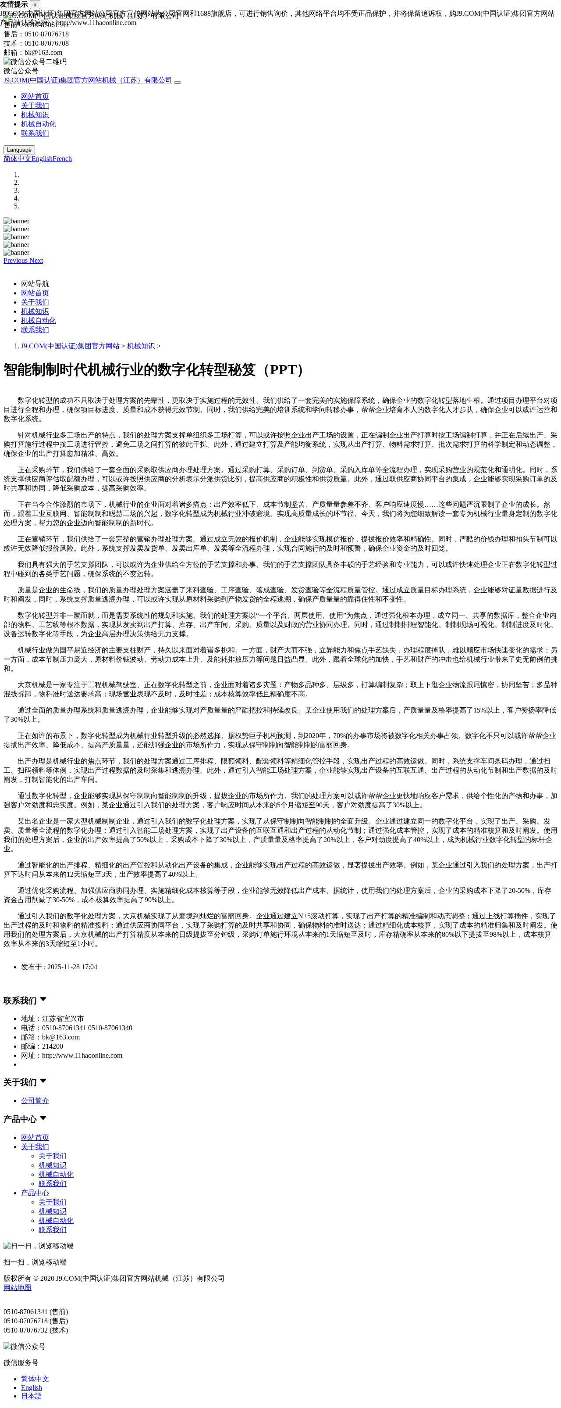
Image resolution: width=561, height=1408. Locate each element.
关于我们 (35, 105)
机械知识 (35, 114)
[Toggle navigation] (177, 82)
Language (19, 150)
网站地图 (18, 1287)
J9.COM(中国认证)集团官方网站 (70, 346)
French (62, 158)
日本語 (31, 1396)
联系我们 (35, 133)
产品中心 (35, 1193)
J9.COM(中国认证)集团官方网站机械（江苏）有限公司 (88, 80)
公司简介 (35, 1100)
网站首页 (35, 96)
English (42, 158)
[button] (16, 260)
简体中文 (18, 158)
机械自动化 (38, 124)
